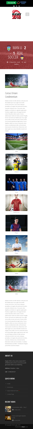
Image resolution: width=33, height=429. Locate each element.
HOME (8, 383)
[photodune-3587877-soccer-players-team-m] (17, 182)
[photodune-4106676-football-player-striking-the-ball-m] (16, 81)
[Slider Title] (17, 202)
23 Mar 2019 (17, 410)
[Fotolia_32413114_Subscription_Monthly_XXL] (17, 141)
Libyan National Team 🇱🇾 (13, 390)
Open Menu (27, 14)
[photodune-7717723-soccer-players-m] (17, 162)
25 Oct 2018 (17, 420)
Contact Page (10, 394)
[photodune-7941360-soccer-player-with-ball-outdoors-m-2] (17, 243)
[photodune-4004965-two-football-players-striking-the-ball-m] (17, 263)
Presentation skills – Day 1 (19, 407)
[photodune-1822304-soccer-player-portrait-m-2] (17, 223)
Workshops (10, 387)
